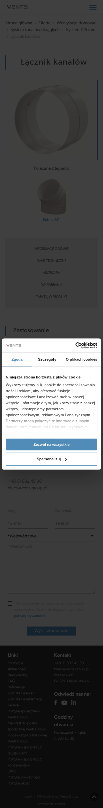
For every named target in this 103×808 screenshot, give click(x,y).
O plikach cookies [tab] (81, 359)
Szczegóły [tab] (47, 359)
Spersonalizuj (49, 459)
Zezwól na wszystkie (52, 444)
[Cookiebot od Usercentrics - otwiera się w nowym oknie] (75, 345)
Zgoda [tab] (17, 359)
